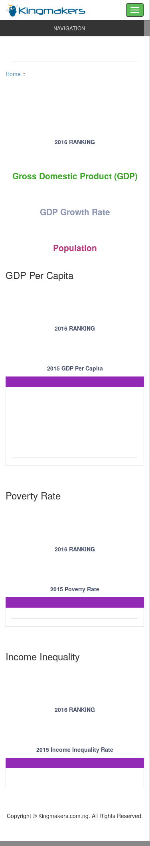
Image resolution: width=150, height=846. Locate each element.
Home (13, 74)
